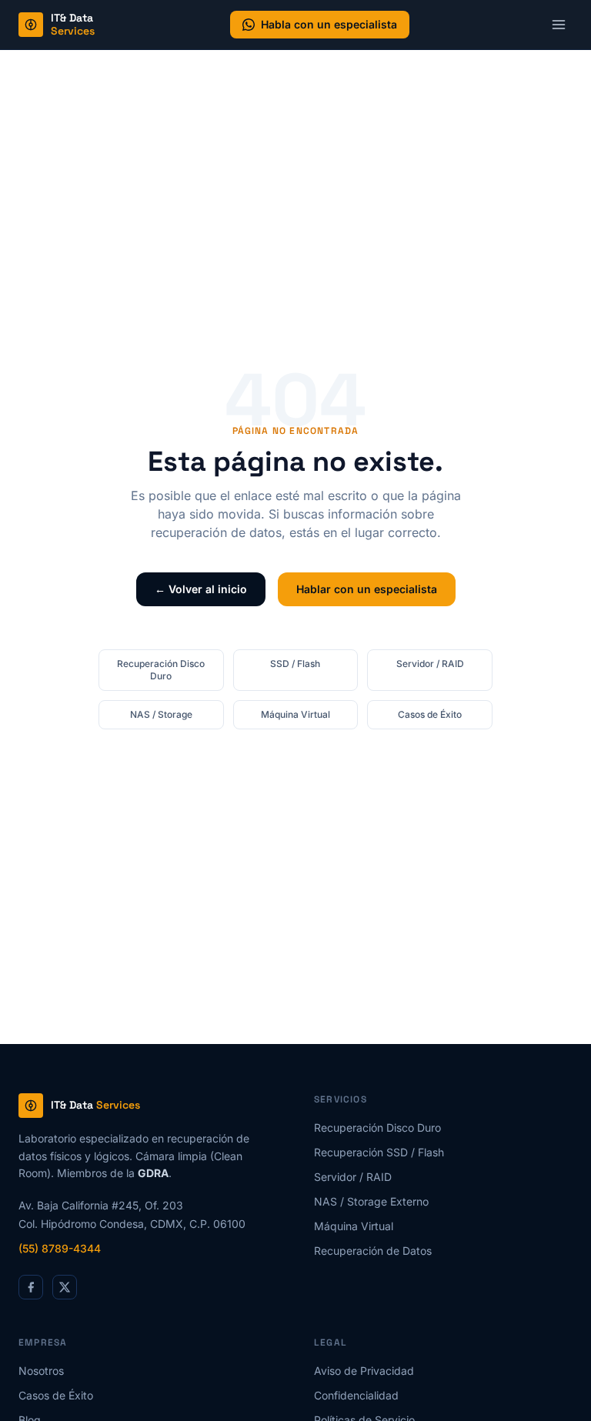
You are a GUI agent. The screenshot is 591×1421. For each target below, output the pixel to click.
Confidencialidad (356, 1395)
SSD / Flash (295, 663)
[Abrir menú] (559, 24)
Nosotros (41, 1370)
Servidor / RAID (430, 663)
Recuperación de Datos (373, 1250)
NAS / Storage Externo (371, 1201)
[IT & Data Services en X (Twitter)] (64, 1287)
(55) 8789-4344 (59, 1248)
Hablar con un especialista (366, 588)
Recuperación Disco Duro (161, 670)
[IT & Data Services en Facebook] (30, 1287)
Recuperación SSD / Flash (379, 1152)
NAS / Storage (161, 714)
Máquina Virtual (295, 714)
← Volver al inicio (201, 588)
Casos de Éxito (430, 714)
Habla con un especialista (329, 24)
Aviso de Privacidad (364, 1370)
